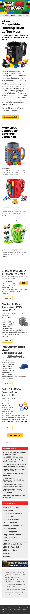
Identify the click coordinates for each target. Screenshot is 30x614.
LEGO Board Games (11, 519)
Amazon (7, 168)
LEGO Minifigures (10, 532)
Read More (7, 298)
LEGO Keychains (9, 529)
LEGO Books (8, 516)
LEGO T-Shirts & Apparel (15, 356)
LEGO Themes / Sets (11, 507)
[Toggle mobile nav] (26, 15)
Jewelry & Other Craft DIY (13, 525)
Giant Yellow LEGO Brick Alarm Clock (14, 272)
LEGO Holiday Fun (10, 538)
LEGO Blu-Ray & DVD (11, 547)
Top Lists (6, 556)
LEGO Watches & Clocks (15, 277)
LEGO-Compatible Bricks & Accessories (13, 357)
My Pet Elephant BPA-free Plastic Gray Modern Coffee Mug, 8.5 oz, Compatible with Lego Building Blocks (14, 172)
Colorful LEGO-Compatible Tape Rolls (11, 392)
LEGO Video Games (10, 550)
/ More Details (10, 117)
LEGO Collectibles (10, 522)
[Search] (27, 443)
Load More (15, 435)
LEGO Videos (8, 553)
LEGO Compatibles (10, 541)
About (13, 15)
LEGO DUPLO (8, 510)
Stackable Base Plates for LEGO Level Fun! (12, 307)
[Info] (26, 142)
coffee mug (6, 78)
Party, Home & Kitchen (12, 535)
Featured (5, 15)
